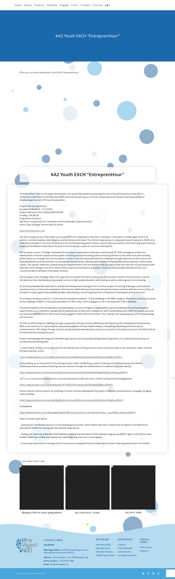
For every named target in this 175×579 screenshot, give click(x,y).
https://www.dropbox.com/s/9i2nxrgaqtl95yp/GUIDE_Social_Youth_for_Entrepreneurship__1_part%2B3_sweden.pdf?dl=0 (77, 412)
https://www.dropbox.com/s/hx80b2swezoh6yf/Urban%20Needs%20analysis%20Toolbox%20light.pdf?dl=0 (71, 357)
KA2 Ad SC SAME (133, 512)
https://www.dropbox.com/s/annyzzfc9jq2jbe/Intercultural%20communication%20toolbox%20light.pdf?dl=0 (71, 400)
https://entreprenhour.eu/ (32, 230)
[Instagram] (158, 574)
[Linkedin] (153, 574)
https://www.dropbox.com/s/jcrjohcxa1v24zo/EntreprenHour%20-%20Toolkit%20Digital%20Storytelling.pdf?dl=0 (73, 372)
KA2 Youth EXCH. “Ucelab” (87, 512)
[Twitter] (143, 574)
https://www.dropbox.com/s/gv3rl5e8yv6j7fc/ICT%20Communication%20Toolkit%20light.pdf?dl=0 (66, 384)
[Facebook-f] (148, 574)
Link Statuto (49, 545)
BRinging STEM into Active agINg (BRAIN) (42, 512)
